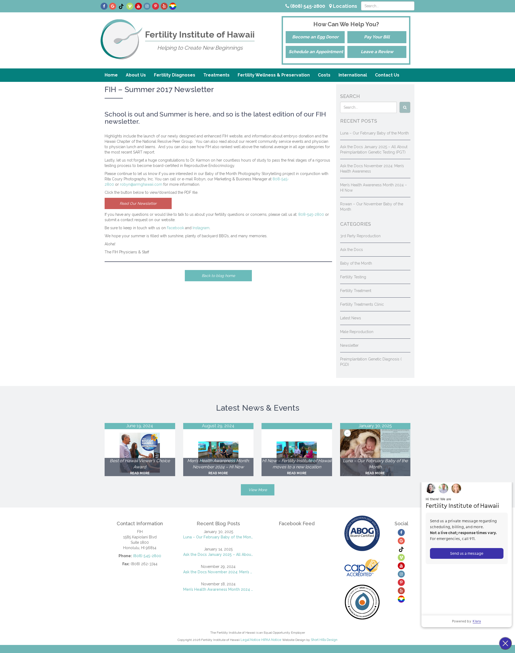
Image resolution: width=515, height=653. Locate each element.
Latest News (350, 318)
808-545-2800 (311, 214)
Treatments (216, 75)
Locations (344, 6)
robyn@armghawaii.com (141, 184)
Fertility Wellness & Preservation (274, 75)
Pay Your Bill (377, 36)
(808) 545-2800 (307, 6)
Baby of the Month (356, 263)
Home (111, 75)
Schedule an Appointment (316, 51)
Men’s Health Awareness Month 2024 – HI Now (218, 589)
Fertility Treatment (355, 291)
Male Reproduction (356, 332)
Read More (140, 473)
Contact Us (387, 75)
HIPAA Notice (271, 640)
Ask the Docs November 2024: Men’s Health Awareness (218, 572)
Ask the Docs (351, 249)
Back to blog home (218, 275)
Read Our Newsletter (138, 203)
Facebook (175, 228)
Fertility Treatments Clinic (362, 304)
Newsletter (349, 345)
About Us (136, 75)
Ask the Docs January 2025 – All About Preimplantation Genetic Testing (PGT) (218, 554)
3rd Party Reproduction (360, 236)
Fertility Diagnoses (174, 75)
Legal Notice (250, 640)
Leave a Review (377, 51)
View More (257, 490)
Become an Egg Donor (315, 36)
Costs (324, 75)
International (353, 75)
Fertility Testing (353, 277)
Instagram (201, 228)
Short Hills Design (324, 640)
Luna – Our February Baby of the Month (374, 133)
